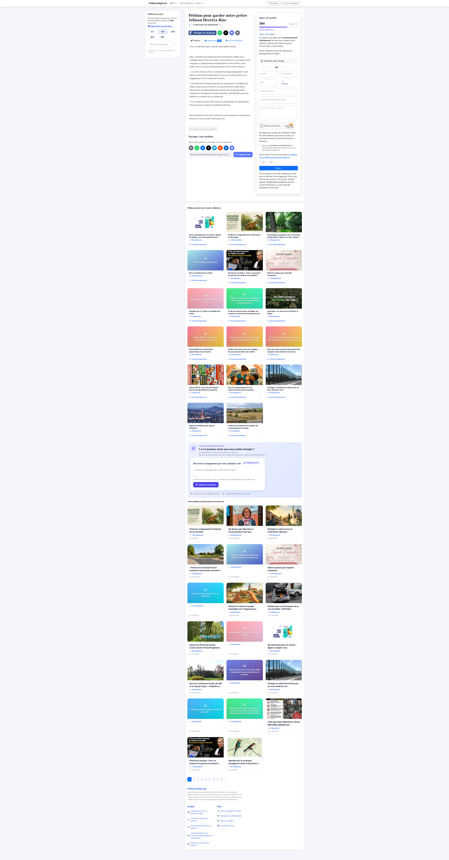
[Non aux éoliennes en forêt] (205, 266)
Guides (190, 806)
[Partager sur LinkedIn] (226, 147)
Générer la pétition (207, 485)
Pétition (196, 40)
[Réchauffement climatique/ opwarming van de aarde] (205, 344)
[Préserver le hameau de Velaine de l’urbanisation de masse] (244, 420)
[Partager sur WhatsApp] (219, 32)
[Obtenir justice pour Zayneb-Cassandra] (284, 267)
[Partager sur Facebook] (202, 147)
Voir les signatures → (267, 30)
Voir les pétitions (186, 3)
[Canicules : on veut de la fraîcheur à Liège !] (284, 306)
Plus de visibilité (235, 40)
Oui (263, 162)
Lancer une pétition (290, 3)
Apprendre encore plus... (161, 26)
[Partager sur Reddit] (220, 147)
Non (271, 162)
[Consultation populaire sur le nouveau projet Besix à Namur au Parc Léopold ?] (284, 229)
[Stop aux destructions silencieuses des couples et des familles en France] (284, 344)
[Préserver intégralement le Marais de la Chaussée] (244, 229)
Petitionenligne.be (158, 3)
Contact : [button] (199, 3)
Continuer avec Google (274, 61)
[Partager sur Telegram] (214, 147)
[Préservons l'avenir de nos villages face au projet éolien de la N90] (244, 344)
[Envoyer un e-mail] (231, 32)
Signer (278, 168)
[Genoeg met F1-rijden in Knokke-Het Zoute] (205, 306)
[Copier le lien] (237, 32)
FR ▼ (174, 3)
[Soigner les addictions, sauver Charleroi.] (205, 420)
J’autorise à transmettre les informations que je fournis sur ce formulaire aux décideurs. (279, 147)
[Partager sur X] (225, 32)
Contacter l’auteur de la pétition (204, 129)
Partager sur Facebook (204, 33)
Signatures (214, 40)
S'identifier (273, 3)
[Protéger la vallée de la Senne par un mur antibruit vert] (284, 382)
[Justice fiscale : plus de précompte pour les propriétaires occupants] (205, 382)
